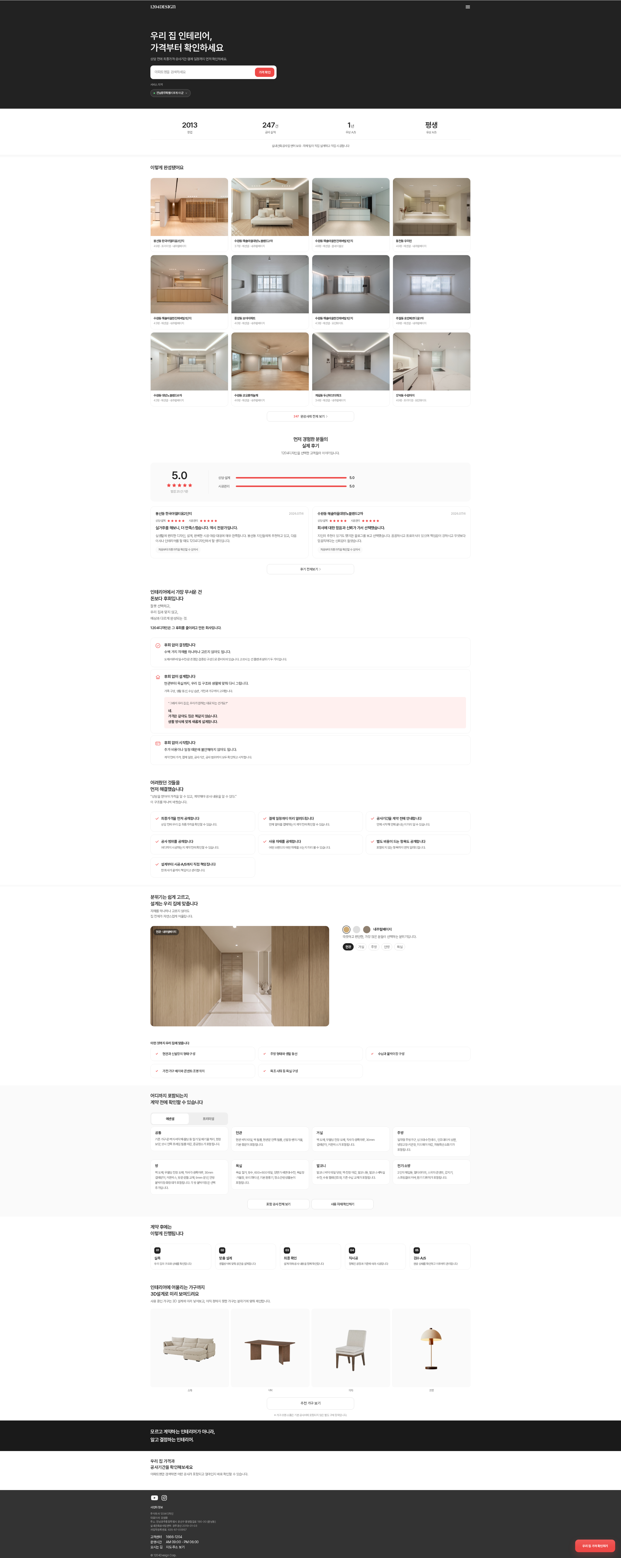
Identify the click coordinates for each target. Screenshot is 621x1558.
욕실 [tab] (399, 947)
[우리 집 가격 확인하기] (595, 1546)
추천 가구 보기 (310, 1403)
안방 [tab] (387, 947)
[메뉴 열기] (465, 6)
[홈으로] (163, 6)
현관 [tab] (348, 947)
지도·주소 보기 (175, 1547)
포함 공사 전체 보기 (278, 1204)
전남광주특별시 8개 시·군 (169, 93)
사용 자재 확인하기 (342, 1204)
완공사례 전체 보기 (309, 416)
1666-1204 (174, 1537)
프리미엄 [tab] (208, 1119)
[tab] (346, 929)
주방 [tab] (374, 947)
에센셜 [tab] (170, 1119)
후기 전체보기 (309, 569)
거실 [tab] (361, 947)
